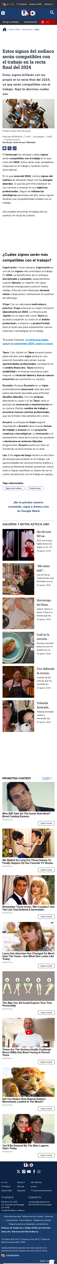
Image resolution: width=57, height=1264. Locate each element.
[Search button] (52, 13)
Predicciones (35, 488)
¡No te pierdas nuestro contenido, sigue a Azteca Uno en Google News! (28, 507)
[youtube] (29, 1172)
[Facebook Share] (4, 148)
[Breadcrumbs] (6, 29)
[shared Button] (14, 148)
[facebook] (34, 1172)
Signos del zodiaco (14, 488)
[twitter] (18, 1172)
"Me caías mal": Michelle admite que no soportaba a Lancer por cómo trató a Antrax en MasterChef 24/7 (45, 568)
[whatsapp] (39, 1172)
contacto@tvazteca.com (39, 1202)
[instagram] (24, 1172)
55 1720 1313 (33, 1205)
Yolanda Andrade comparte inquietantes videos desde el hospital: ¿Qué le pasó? (45, 705)
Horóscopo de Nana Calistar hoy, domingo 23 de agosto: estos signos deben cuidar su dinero (45, 602)
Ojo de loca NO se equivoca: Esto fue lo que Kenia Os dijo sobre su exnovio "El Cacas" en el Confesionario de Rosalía (45, 534)
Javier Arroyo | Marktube (24, 142)
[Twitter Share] (9, 148)
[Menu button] (5, 13)
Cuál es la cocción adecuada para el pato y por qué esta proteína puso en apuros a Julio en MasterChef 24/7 (45, 637)
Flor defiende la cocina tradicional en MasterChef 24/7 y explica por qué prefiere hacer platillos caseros (45, 671)
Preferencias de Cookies (32, 1216)
